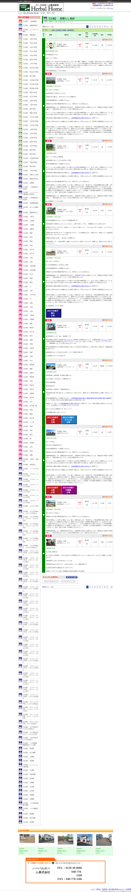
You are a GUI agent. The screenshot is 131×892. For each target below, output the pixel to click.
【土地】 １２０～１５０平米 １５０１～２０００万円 (30, 646)
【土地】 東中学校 (29, 154)
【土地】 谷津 (28, 451)
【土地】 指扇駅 (28, 814)
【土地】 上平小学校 (30, 63)
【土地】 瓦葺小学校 (30, 100)
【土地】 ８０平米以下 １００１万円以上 (31, 728)
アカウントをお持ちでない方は (101, 8)
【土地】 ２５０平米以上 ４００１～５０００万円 (30, 518)
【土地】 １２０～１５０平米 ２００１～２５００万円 (30, 639)
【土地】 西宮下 (28, 373)
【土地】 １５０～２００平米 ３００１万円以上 (30, 588)
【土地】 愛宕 (28, 241)
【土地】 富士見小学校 (30, 68)
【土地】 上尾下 (28, 216)
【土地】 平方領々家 (30, 406)
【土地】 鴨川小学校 (30, 92)
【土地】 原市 (28, 381)
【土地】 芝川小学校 (30, 96)
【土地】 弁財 (28, 426)
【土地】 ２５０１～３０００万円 (30, 491)
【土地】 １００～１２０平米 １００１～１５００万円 (30, 689)
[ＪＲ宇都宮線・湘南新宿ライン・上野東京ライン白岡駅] (107, 40)
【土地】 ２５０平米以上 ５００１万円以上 (30, 512)
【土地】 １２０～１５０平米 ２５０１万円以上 (30, 632)
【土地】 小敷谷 (28, 315)
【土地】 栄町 (28, 323)
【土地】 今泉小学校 (30, 105)
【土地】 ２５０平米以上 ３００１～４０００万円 (30, 525)
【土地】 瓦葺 (28, 303)
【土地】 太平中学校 (30, 133)
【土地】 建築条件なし (30, 212)
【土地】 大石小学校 (30, 55)
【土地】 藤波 (28, 414)
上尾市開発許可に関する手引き (80, 118)
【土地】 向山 (28, 447)
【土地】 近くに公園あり (30, 208)
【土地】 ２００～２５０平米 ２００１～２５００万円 (30, 567)
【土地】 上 (27, 286)
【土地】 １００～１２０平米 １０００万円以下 (30, 696)
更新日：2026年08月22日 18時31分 (102, 3)
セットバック (68, 339)
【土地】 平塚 (28, 410)
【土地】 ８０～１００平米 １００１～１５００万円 (30, 709)
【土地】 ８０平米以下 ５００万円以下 (31, 738)
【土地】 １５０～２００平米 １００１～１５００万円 (30, 617)
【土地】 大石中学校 (30, 137)
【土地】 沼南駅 (28, 782)
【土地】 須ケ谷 (28, 332)
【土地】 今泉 (28, 258)
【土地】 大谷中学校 (30, 170)
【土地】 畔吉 (28, 237)
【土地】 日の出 (28, 397)
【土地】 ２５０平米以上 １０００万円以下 (30, 546)
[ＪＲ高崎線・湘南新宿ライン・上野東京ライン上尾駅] (107, 141)
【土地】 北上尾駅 (29, 752)
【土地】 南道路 (28, 183)
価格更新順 (70, 30)
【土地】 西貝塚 (28, 364)
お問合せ (98, 889)
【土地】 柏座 (28, 278)
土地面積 (58, 30)
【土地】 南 (27, 438)
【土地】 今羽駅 (28, 770)
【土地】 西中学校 (29, 150)
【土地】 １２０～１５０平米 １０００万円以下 (30, 660)
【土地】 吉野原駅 (29, 774)
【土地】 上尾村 (28, 225)
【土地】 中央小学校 (30, 43)
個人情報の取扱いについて (117, 889)
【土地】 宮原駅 (28, 761)
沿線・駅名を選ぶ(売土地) (31, 13)
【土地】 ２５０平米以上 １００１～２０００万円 (30, 540)
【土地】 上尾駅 (28, 756)
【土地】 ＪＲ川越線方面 (30, 809)
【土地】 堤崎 (28, 340)
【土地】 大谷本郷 (29, 270)
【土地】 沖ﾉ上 (28, 274)
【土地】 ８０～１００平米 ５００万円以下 (30, 722)
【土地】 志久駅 (28, 791)
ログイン (110, 1)
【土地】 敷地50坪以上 (30, 179)
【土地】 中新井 (28, 348)
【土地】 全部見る (29, 464)
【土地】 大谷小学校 (30, 47)
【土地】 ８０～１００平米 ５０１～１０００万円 (30, 716)
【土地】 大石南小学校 (30, 80)
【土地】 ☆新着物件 (30, 21)
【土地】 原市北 (28, 385)
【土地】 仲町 (28, 352)
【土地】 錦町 (28, 369)
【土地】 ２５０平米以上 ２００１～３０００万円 (30, 533)
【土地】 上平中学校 (30, 146)
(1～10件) (51, 27)
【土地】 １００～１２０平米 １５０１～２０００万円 (30, 682)
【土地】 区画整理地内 (30, 203)
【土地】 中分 (28, 360)
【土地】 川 (27, 299)
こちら (111, 8)
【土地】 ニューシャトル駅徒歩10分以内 (30, 193)
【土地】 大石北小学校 (30, 121)
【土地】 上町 (28, 290)
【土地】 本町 (28, 430)
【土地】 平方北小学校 (30, 117)
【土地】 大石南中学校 (30, 158)
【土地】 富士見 (28, 418)
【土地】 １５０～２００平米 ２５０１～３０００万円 (30, 596)
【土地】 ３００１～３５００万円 (30, 496)
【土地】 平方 (28, 401)
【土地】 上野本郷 (29, 266)
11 (111, 26)
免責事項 (104, 889)
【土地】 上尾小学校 (30, 39)
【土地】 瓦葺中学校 (30, 162)
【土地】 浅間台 (28, 229)
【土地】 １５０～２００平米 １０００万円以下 (30, 624)
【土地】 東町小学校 (30, 113)
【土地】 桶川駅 (28, 748)
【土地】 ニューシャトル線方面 (30, 766)
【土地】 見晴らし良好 (47, 13)
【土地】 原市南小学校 (30, 88)
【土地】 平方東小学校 (30, 84)
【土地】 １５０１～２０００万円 (30, 480)
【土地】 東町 (28, 233)
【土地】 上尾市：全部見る (30, 460)
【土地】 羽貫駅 (28, 795)
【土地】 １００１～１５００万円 (30, 475)
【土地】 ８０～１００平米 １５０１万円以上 (30, 703)
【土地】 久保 (28, 307)
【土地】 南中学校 (29, 166)
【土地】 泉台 (28, 245)
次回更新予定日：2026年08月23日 (103, 5)
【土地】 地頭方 (28, 327)
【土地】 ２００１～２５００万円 (30, 485)
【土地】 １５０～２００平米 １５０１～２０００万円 (30, 610)
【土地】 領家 (28, 455)
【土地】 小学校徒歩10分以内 (30, 198)
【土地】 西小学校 (29, 109)
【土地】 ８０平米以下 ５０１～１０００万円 (31, 733)
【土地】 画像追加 (29, 35)
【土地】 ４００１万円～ (30, 507)
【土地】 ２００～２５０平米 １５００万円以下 (30, 581)
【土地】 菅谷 (28, 336)
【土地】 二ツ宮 (28, 422)
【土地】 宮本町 (28, 443)
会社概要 (128, 889)
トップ (20, 13)
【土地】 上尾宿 (28, 221)
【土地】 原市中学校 (30, 142)
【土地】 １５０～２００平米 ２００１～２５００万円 (30, 603)
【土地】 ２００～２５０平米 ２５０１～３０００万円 (30, 560)
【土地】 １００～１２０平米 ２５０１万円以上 (30, 667)
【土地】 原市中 (28, 389)
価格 (53, 30)
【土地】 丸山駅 (28, 786)
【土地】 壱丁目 (28, 249)
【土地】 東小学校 (29, 76)
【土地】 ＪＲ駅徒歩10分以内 (30, 188)
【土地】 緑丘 (28, 434)
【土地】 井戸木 (28, 253)
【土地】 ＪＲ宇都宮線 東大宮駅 (31, 804)
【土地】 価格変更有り (30, 25)
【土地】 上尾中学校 (30, 129)
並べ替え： (46, 30)
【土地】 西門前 (28, 377)
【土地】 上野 (28, 262)
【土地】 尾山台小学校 (30, 72)
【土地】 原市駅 (28, 778)
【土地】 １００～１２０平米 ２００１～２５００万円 (30, 675)
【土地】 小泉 (28, 311)
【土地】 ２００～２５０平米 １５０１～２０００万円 (30, 574)
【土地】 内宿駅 (28, 799)
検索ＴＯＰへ (28, 1)
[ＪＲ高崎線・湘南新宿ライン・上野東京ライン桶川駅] (107, 74)
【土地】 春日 (28, 282)
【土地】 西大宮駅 (29, 818)
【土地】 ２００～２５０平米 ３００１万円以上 (30, 552)
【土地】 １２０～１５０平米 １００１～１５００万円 (30, 653)
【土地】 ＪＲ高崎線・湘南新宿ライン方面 (30, 744)
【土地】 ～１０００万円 (30, 469)
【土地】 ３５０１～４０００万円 (30, 501)
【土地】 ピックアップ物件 (30, 30)
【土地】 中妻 (28, 356)
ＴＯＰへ (20, 1)
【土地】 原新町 (28, 393)
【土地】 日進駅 (28, 822)
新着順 (64, 30)
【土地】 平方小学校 (30, 51)
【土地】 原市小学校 (30, 59)
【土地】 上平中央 (29, 295)
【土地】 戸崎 (28, 344)
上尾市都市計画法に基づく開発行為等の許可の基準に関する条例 (90, 398)
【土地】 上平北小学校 (30, 125)
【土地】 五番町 (28, 319)
